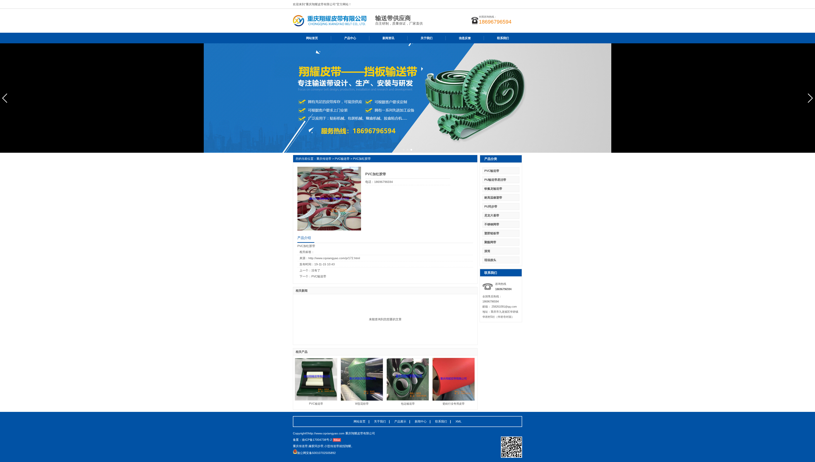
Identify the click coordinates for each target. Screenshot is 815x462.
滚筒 (487, 251)
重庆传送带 (323, 158)
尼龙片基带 (491, 215)
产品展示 (400, 421)
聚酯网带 (490, 242)
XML (458, 421)
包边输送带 (408, 403)
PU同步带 (490, 206)
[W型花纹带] (362, 379)
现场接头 (490, 260)
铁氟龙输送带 (493, 188)
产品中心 (350, 38)
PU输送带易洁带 (495, 179)
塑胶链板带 (491, 233)
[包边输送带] (407, 379)
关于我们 (427, 38)
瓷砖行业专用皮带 (454, 403)
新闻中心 (421, 421)
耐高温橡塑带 (493, 197)
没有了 (315, 270)
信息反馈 (465, 38)
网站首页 (312, 38)
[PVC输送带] (316, 379)
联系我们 (503, 38)
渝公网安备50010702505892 (316, 453)
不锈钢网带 (491, 224)
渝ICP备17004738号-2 (317, 439)
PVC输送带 (342, 158)
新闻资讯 (388, 38)
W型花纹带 (362, 403)
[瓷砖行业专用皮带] (453, 379)
